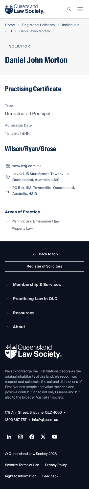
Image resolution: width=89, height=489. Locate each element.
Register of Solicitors (38, 25)
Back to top (48, 254)
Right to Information (20, 476)
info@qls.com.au (45, 420)
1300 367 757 (16, 420)
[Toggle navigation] (80, 9)
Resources (23, 313)
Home (10, 25)
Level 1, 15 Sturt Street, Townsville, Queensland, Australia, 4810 (41, 177)
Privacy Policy (56, 465)
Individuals (70, 25)
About (19, 326)
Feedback (50, 476)
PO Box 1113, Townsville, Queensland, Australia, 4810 (43, 191)
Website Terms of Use (22, 465)
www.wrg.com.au (26, 166)
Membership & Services (37, 284)
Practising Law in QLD (35, 298)
